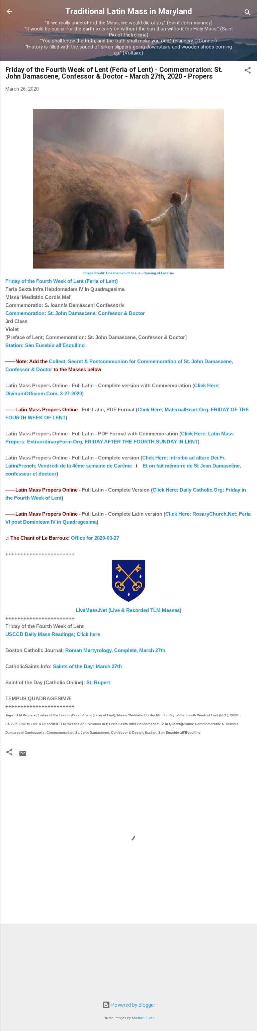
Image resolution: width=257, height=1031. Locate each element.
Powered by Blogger (132, 1005)
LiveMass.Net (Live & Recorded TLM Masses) (128, 610)
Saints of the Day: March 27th (87, 666)
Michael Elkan (143, 1018)
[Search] (248, 13)
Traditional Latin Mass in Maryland (128, 11)
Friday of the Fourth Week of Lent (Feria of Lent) (61, 281)
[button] (248, 71)
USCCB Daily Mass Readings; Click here (52, 634)
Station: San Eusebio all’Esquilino (45, 345)
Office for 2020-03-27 (95, 538)
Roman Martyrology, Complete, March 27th (115, 650)
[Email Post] (23, 756)
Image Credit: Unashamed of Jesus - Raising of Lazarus (128, 273)
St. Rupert (98, 682)
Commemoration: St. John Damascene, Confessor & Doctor (75, 313)
